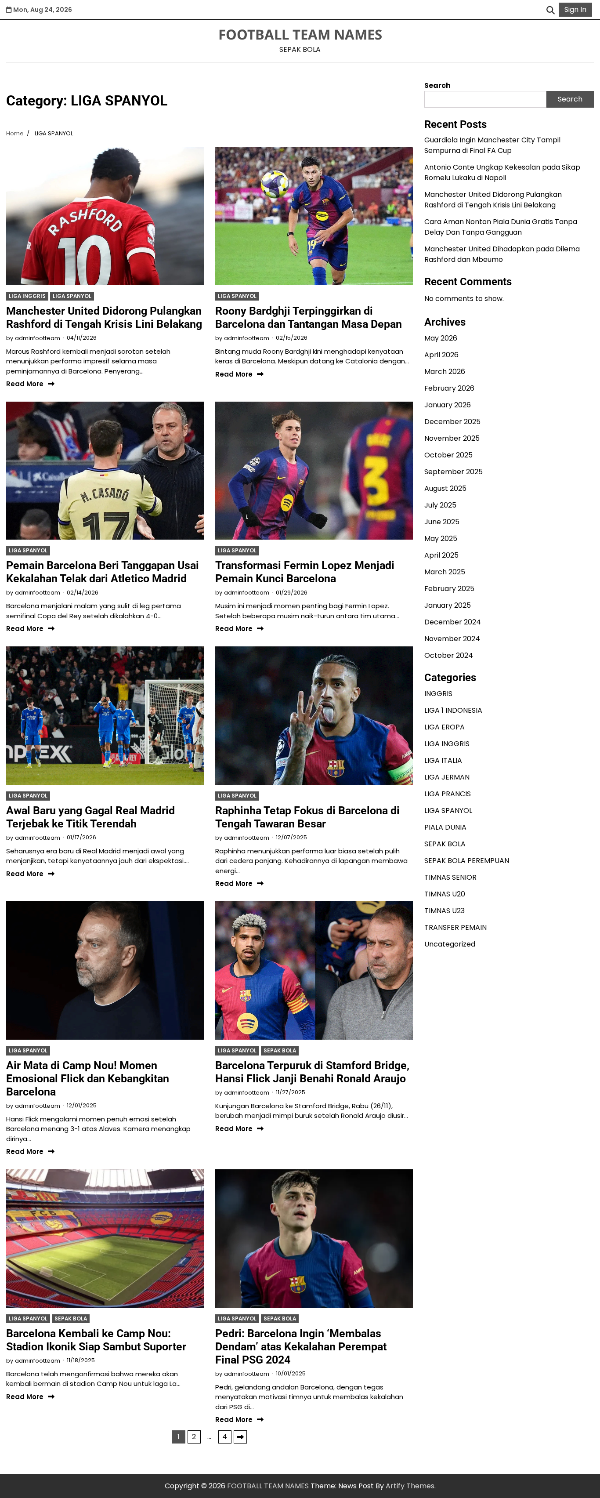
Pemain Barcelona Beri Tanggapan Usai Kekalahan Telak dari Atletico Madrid (102, 572)
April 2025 (441, 556)
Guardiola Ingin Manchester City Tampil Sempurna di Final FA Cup (492, 145)
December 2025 (452, 422)
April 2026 (441, 355)
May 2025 (440, 539)
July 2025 (440, 506)
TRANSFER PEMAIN (455, 927)
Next (240, 1437)
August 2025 (445, 489)
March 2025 (444, 572)
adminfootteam (37, 338)
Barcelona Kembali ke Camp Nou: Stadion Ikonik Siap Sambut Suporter (96, 1340)
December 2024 (452, 622)
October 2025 (448, 455)
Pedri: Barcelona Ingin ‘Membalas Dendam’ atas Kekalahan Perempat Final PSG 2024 (301, 1346)
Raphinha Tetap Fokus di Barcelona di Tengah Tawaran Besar (307, 817)
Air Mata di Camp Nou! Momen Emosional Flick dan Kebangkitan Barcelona (87, 1078)
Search (437, 85)
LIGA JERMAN (447, 777)
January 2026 (447, 405)
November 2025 (452, 439)
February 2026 (449, 389)
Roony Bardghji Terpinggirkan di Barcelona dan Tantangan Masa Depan (308, 317)
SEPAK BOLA (280, 1050)
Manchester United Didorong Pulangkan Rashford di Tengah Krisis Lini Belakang (104, 317)
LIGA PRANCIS (447, 794)
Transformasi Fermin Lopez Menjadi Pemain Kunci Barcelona (304, 572)
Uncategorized (449, 944)
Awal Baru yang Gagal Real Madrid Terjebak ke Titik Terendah (90, 817)
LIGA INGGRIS (27, 296)
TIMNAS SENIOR (450, 877)
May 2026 (440, 339)
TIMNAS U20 (444, 894)
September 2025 (453, 472)
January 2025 (447, 606)
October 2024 (448, 656)
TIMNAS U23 (444, 911)
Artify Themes (410, 1486)
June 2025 (441, 522)
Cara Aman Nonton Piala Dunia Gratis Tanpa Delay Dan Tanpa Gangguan (500, 227)
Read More (24, 384)
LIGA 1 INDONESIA (453, 710)
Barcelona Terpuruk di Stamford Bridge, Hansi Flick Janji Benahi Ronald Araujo (312, 1072)
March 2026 (444, 372)
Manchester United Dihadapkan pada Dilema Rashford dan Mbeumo (502, 254)
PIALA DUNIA (445, 827)
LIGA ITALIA (443, 760)
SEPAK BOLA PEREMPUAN (466, 861)
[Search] (550, 9)
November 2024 (452, 639)
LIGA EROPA (444, 727)
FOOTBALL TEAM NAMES (300, 34)
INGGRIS (438, 694)
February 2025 (449, 589)
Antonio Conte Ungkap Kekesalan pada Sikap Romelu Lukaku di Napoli (502, 173)
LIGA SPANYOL (72, 296)
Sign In (575, 9)
